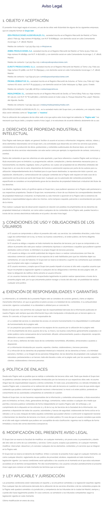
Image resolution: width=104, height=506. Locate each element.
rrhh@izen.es (46, 46)
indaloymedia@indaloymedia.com (55, 105)
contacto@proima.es (49, 89)
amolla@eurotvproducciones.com (55, 77)
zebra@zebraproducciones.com (54, 62)
